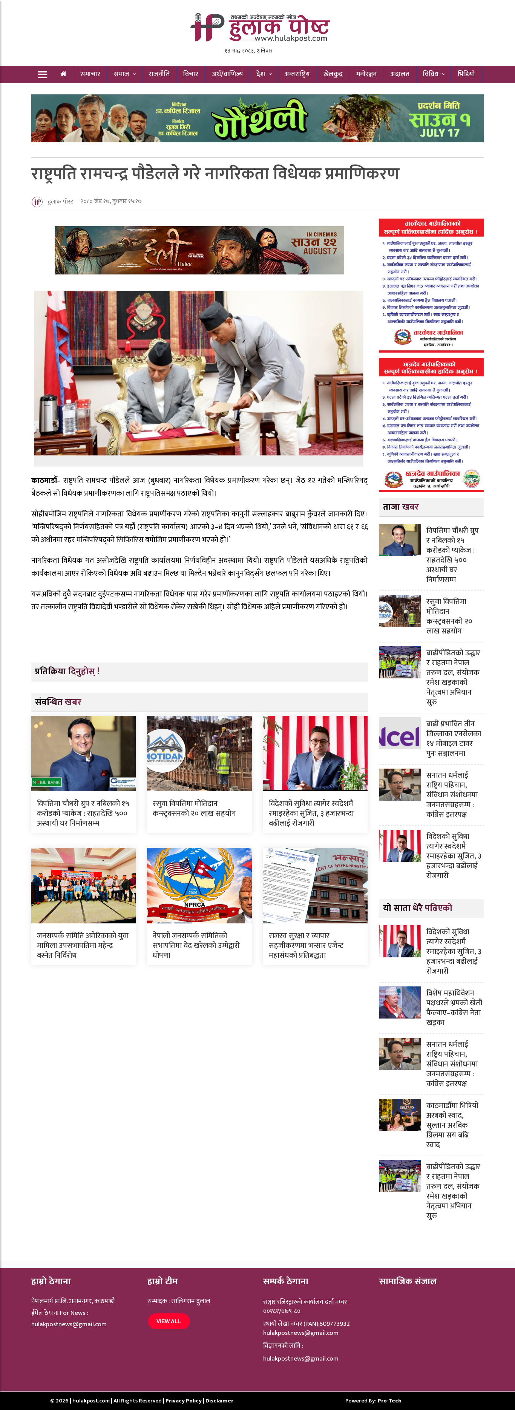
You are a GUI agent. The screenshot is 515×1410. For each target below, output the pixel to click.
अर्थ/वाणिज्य (227, 74)
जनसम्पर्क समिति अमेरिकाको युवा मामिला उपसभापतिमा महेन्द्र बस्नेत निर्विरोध (83, 945)
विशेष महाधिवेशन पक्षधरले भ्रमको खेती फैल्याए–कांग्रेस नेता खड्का (454, 1008)
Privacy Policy (184, 1400)
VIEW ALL (168, 1321)
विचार (190, 74)
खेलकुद (333, 74)
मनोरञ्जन (366, 74)
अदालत (399, 74)
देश (260, 74)
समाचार (90, 74)
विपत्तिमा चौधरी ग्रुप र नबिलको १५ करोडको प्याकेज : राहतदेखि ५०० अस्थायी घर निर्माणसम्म (83, 813)
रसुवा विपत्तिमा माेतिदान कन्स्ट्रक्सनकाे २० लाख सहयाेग (194, 808)
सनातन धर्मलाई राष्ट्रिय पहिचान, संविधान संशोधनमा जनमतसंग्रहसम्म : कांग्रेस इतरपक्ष (452, 795)
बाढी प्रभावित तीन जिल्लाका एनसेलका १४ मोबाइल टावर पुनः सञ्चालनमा (453, 739)
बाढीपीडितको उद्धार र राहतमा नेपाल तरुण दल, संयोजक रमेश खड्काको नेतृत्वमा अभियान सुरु (453, 678)
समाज (121, 74)
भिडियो (466, 74)
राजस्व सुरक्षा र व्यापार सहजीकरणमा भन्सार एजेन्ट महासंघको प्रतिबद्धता (306, 945)
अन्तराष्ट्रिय (297, 74)
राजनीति (159, 74)
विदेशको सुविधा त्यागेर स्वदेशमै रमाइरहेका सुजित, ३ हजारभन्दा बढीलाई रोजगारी (311, 813)
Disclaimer (219, 1400)
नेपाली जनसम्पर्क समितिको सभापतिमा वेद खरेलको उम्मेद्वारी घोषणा (196, 945)
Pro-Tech (390, 1400)
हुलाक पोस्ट (61, 202)
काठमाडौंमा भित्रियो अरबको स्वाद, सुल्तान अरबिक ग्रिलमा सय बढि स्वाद (452, 1125)
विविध (430, 74)
